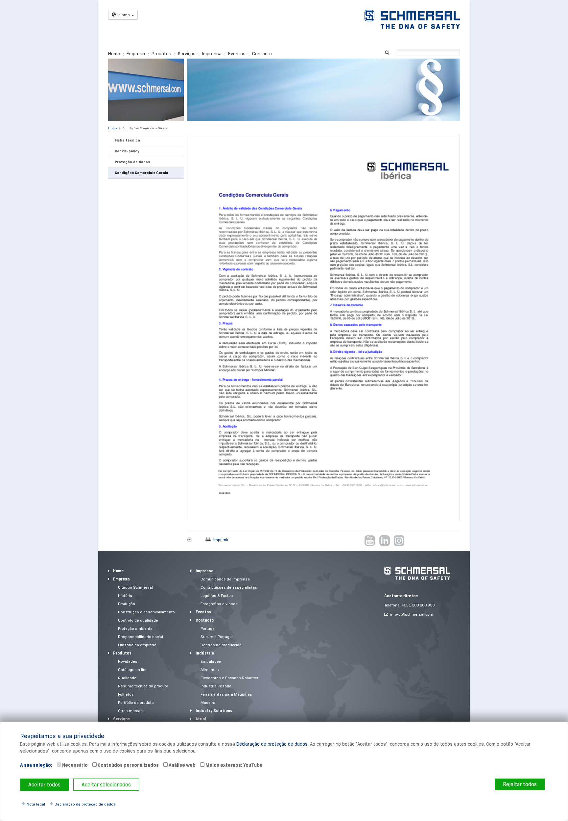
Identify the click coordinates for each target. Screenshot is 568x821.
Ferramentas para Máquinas (226, 694)
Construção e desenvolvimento (146, 611)
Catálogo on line (133, 669)
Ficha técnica (127, 140)
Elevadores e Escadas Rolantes (229, 677)
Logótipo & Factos (217, 595)
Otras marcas (130, 710)
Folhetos (126, 694)
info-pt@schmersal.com (411, 614)
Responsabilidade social (140, 636)
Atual (201, 718)
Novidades (127, 661)
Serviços (187, 54)
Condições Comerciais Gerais (144, 128)
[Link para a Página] (412, 19)
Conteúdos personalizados (128, 765)
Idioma (123, 14)
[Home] (417, 573)
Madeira (208, 702)
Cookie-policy (127, 151)
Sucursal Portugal (217, 636)
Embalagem (212, 661)
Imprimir (220, 539)
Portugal (208, 628)
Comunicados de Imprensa (225, 579)
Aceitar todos (44, 785)
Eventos (237, 54)
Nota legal (36, 804)
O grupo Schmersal (135, 587)
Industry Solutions (214, 710)
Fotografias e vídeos (219, 603)
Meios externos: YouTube (233, 765)
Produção (126, 603)
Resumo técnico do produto (143, 685)
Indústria (205, 653)
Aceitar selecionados (106, 785)
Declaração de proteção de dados (272, 744)
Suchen (387, 52)
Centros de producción (221, 644)
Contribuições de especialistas (229, 587)
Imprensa (212, 54)
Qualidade (127, 677)
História (125, 595)
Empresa (136, 54)
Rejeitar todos (520, 784)
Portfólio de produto (136, 702)
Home (114, 54)
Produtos (161, 54)
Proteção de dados (132, 162)
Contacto (262, 54)
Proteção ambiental (136, 628)
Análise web (182, 765)
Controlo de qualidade (138, 620)
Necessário (74, 765)
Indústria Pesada (216, 685)
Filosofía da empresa (137, 644)
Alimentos (210, 669)
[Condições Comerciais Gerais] (323, 328)
